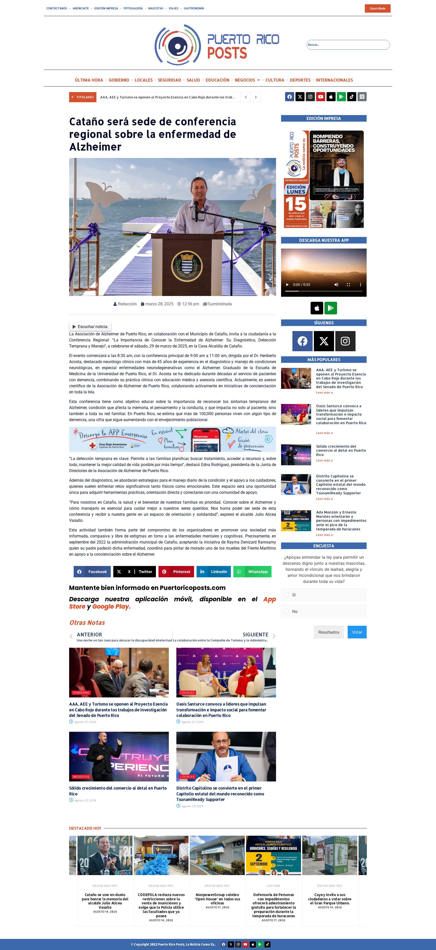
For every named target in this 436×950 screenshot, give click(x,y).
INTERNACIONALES (334, 80)
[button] (92, 571)
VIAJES (173, 8)
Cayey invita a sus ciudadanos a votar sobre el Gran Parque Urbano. (329, 898)
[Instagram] (310, 96)
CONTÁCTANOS (56, 8)
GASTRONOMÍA (194, 8)
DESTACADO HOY (105, 885)
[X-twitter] (300, 96)
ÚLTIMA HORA (89, 80)
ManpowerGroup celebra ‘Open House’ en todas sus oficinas (217, 898)
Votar (357, 632)
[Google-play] (341, 96)
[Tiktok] (351, 96)
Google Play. (111, 606)
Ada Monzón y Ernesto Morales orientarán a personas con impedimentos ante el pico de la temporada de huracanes (341, 520)
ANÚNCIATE (81, 8)
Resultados (328, 632)
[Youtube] (320, 96)
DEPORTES (300, 80)
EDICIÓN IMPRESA (106, 8)
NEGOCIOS (245, 80)
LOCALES (143, 80)
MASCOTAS (155, 8)
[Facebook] (289, 96)
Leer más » (324, 392)
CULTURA (274, 80)
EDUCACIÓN (217, 80)
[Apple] (331, 96)
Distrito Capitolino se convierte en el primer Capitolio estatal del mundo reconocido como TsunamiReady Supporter (220, 793)
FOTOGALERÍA (133, 8)
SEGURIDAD (169, 80)
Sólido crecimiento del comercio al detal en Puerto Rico (341, 450)
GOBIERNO (119, 80)
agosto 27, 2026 (85, 722)
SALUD (193, 80)
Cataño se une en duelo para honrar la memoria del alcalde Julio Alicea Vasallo (105, 900)
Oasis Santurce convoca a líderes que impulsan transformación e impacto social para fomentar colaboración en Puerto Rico (221, 709)
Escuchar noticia (92, 326)
